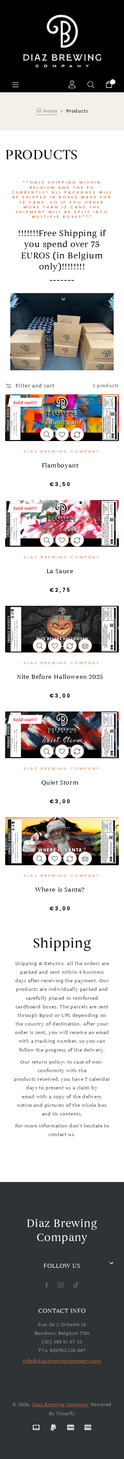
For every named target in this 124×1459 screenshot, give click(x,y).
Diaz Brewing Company (60, 1405)
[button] (29, 386)
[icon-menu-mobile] (15, 84)
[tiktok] (76, 1285)
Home (50, 111)
